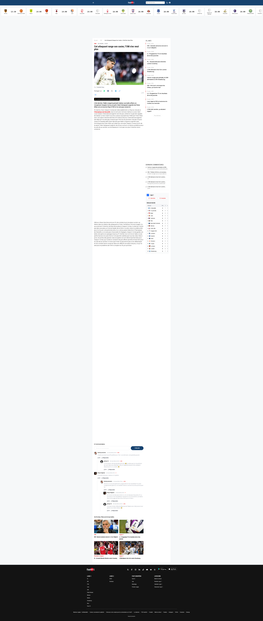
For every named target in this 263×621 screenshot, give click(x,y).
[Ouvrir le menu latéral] (93, 2)
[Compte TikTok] (143, 569)
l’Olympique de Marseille (102, 112)
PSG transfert (144, 612)
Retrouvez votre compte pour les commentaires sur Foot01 (119, 612)
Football (151, 612)
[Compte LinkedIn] (139, 569)
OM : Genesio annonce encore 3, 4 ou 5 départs (157, 46)
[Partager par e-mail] (95, 94)
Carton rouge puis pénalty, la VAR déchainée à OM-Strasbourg (157, 78)
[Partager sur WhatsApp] (104, 91)
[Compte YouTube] (147, 569)
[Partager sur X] (112, 91)
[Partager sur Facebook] (108, 91)
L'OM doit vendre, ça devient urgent (156, 110)
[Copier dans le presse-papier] (119, 91)
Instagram (171, 612)
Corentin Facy (100, 87)
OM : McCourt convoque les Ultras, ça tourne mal (156, 86)
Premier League (99, 556)
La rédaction (136, 612)
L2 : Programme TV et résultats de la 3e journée (157, 94)
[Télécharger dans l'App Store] (172, 569)
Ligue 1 (121, 534)
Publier (137, 448)
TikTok (176, 612)
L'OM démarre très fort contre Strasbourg (156, 70)
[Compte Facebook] (132, 569)
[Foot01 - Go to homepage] (91, 570)
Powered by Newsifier (131, 616)
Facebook (182, 612)
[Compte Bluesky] (151, 569)
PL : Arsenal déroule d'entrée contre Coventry (156, 62)
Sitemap (188, 612)
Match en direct (158, 612)
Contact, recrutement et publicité (97, 612)
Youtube (165, 612)
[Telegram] (115, 91)
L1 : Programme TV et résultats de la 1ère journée (157, 54)
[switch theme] (167, 3)
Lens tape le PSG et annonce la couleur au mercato (157, 102)
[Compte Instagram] (135, 569)
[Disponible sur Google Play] (162, 569)
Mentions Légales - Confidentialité (80, 612)
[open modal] (170, 2)
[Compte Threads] (155, 569)
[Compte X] (128, 569)
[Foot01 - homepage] (131, 2)
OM (95, 43)
